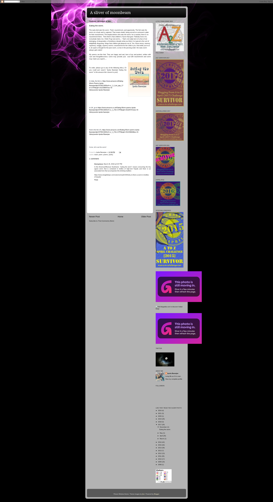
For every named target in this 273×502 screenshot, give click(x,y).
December (163, 427)
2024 (160, 410)
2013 (160, 450)
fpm (143, 494)
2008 (160, 464)
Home (120, 216)
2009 (160, 462)
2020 (160, 416)
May (161, 433)
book (96, 154)
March (162, 438)
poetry (111, 154)
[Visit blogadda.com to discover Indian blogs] (170, 309)
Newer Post (94, 216)
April (161, 436)
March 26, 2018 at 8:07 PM (113, 164)
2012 (160, 453)
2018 (160, 422)
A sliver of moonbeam (110, 12)
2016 (160, 442)
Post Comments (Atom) (106, 221)
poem (100, 154)
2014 (160, 448)
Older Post (146, 216)
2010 (160, 459)
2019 (160, 419)
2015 (160, 445)
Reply (96, 180)
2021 (160, 413)
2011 (160, 456)
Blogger (156, 494)
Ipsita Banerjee (172, 373)
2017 (160, 424)
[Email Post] (119, 152)
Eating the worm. (165, 429)
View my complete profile (173, 379)
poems (105, 154)
